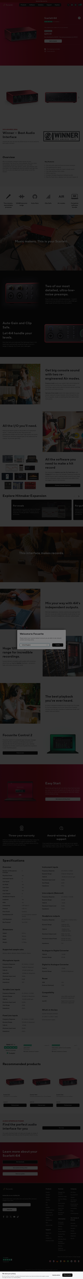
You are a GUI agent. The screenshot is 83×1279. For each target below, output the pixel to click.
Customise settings (56, 1275)
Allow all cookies (67, 1275)
